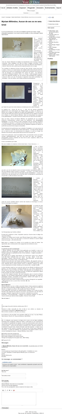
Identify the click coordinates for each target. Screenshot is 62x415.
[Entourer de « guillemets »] (12, 390)
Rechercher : (26, 13)
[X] (53, 17)
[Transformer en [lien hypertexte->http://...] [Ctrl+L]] (7, 390)
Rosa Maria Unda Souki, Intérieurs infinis (54, 53)
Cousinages (8, 17)
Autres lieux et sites (53, 24)
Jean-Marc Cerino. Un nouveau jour (54, 35)
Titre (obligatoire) (5, 381)
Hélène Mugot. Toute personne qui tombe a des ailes (54, 32)
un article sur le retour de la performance (23, 112)
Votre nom (4, 371)
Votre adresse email (6, 375)
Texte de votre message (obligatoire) (10, 385)
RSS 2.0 (42, 413)
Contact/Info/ (35, 413)
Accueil (3, 17)
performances (8, 116)
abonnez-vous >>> (20, 310)
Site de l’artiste (5, 298)
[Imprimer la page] (51, 17)
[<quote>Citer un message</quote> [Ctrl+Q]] (9, 390)
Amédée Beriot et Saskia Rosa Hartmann (54, 38)
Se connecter (28, 413)
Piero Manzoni (37, 57)
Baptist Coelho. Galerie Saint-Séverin (54, 55)
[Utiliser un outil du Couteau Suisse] (14, 390)
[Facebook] (50, 17)
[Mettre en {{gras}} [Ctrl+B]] (3, 390)
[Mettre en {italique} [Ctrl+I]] (5, 390)
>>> (25, 306)
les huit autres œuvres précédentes (26, 172)
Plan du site (21, 413)
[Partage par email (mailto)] (48, 17)
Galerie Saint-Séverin (16, 17)
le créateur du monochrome (23, 61)
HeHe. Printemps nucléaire (53, 48)
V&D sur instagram (31, 10)
